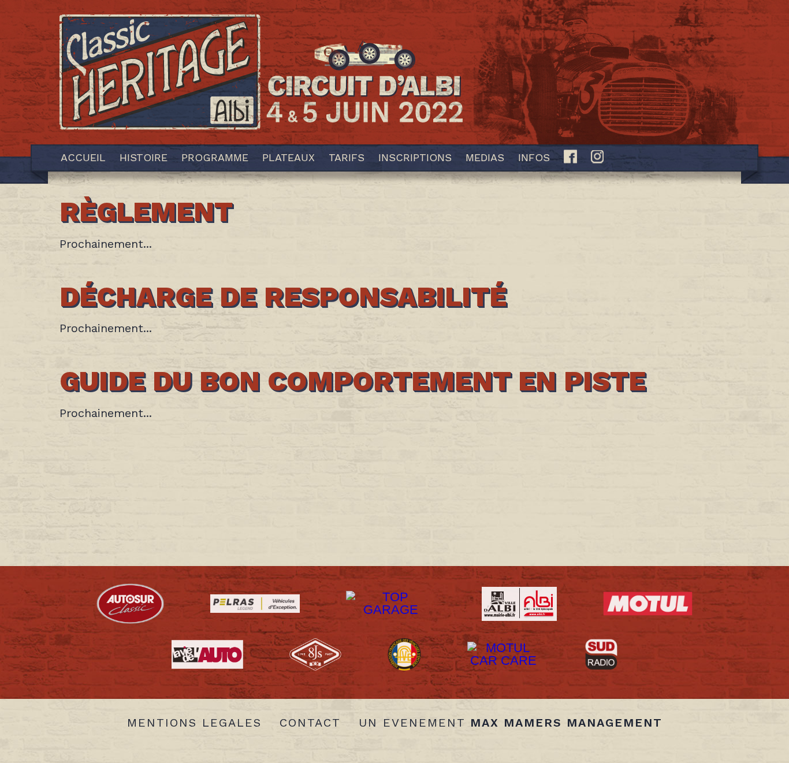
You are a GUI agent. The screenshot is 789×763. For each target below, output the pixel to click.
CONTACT (310, 722)
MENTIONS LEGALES (194, 722)
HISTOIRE (144, 157)
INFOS (534, 157)
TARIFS (346, 157)
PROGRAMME (214, 157)
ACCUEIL (83, 157)
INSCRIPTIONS (415, 157)
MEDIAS (485, 157)
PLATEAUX (288, 157)
